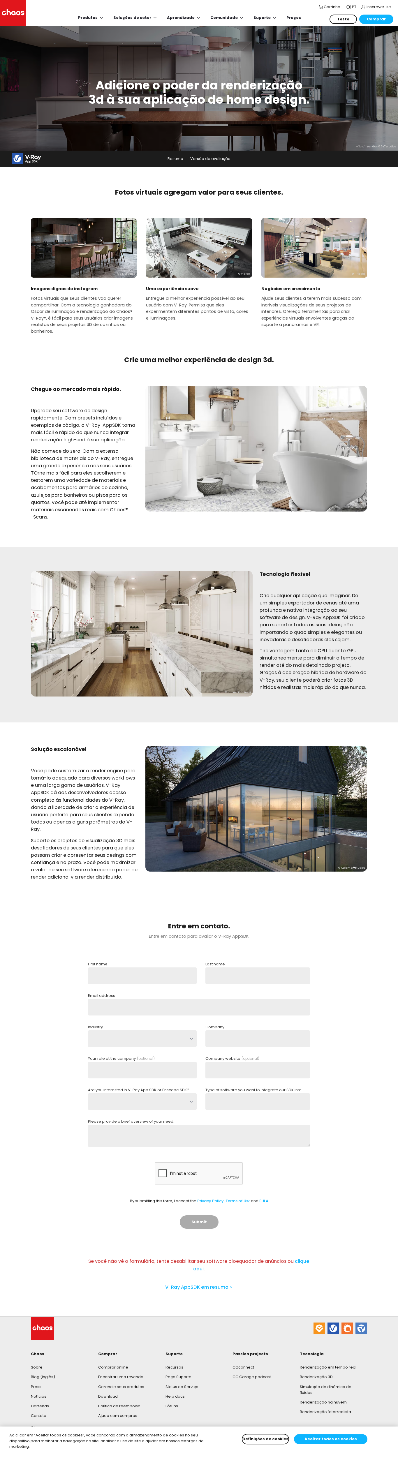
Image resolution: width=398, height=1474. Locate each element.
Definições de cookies (265, 1439)
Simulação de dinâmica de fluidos (325, 1389)
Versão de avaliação (210, 158)
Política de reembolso (119, 1406)
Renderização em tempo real (328, 1367)
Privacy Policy (210, 1201)
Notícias (38, 1396)
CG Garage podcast (252, 1377)
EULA (263, 1201)
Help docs (175, 1396)
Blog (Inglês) (43, 1377)
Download (108, 1396)
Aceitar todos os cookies (330, 1439)
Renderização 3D (316, 1377)
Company (214, 1027)
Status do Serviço (181, 1387)
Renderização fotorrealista (325, 1412)
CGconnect (243, 1367)
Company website (232, 1058)
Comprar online (113, 1367)
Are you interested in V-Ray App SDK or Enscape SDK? (138, 1090)
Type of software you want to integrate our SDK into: (253, 1090)
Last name (215, 964)
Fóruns (171, 1406)
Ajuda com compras (117, 1415)
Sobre (37, 1367)
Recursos (174, 1367)
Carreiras (40, 1406)
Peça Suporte (178, 1377)
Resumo (175, 158)
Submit (199, 1222)
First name (98, 964)
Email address (101, 995)
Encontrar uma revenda (120, 1377)
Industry (95, 1027)
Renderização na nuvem (323, 1402)
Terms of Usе (238, 1201)
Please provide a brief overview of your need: (131, 1121)
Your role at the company (121, 1058)
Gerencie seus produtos (121, 1387)
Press (36, 1387)
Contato (38, 1415)
